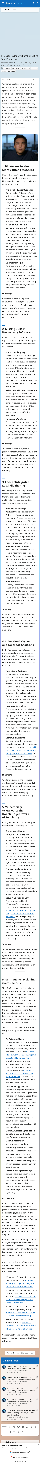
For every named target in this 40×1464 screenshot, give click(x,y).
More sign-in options (20, 1461)
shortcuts (35, 68)
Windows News (23, 1370)
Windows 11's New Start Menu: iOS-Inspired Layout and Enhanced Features (21, 1054)
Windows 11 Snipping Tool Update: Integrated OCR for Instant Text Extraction (21, 913)
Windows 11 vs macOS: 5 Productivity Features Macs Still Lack (21, 1389)
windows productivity (8, 71)
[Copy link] (37, 80)
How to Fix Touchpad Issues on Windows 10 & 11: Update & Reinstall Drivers (21, 750)
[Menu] (3, 3)
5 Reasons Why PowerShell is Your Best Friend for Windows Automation (21, 1378)
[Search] (38, 3)
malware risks (25, 68)
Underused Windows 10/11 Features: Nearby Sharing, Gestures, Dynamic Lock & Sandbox (21, 1412)
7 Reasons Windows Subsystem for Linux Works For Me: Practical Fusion (21, 1367)
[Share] (33, 80)
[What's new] (33, 3)
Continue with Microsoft (21, 1452)
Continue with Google (21, 1457)
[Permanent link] (35, 170)
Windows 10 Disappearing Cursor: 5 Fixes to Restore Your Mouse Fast (21, 1400)
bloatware (7, 68)
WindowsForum (9, 63)
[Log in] (29, 3)
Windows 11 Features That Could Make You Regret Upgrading (20, 1073)
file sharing (15, 68)
